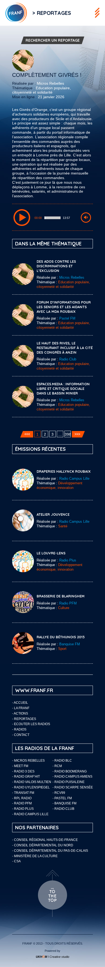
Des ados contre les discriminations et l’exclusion (56, 266)
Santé (62, 526)
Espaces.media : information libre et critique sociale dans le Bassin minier (63, 388)
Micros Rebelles (50, 83)
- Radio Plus (23, 809)
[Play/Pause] (21, 217)
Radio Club (67, 359)
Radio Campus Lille (74, 478)
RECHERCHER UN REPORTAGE (53, 40)
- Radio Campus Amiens (72, 776)
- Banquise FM (64, 803)
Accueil (21, 703)
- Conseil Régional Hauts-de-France (45, 840)
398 (68, 434)
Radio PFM (68, 603)
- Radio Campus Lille (30, 814)
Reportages (25, 719)
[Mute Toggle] (86, 217)
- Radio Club (63, 809)
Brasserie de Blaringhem (61, 596)
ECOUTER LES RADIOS (32, 724)
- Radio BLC (62, 760)
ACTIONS (21, 713)
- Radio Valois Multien (31, 782)
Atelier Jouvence (53, 514)
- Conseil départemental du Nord (42, 845)
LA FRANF (21, 708)
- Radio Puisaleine (68, 782)
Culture (63, 608)
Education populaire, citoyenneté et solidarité (41, 90)
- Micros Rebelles (28, 760)
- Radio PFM (22, 803)
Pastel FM (67, 318)
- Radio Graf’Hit (26, 776)
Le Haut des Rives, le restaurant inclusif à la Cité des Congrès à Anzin (65, 347)
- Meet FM (20, 766)
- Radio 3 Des (23, 771)
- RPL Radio (22, 798)
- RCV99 (58, 793)
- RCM (57, 766)
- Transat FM (23, 793)
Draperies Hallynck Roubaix (64, 471)
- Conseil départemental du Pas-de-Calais (50, 851)
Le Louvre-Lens (51, 553)
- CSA (16, 861)
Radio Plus (67, 560)
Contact (21, 735)
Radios (20, 729)
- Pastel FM (62, 798)
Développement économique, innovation (59, 485)
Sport (62, 649)
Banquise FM (69, 644)
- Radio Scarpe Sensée (72, 787)
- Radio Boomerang (69, 771)
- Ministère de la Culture (35, 856)
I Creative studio (52, 956)
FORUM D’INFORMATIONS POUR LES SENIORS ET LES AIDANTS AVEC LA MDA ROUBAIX (64, 307)
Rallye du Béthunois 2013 (61, 637)
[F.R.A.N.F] (13, 13)
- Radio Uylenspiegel (31, 787)
